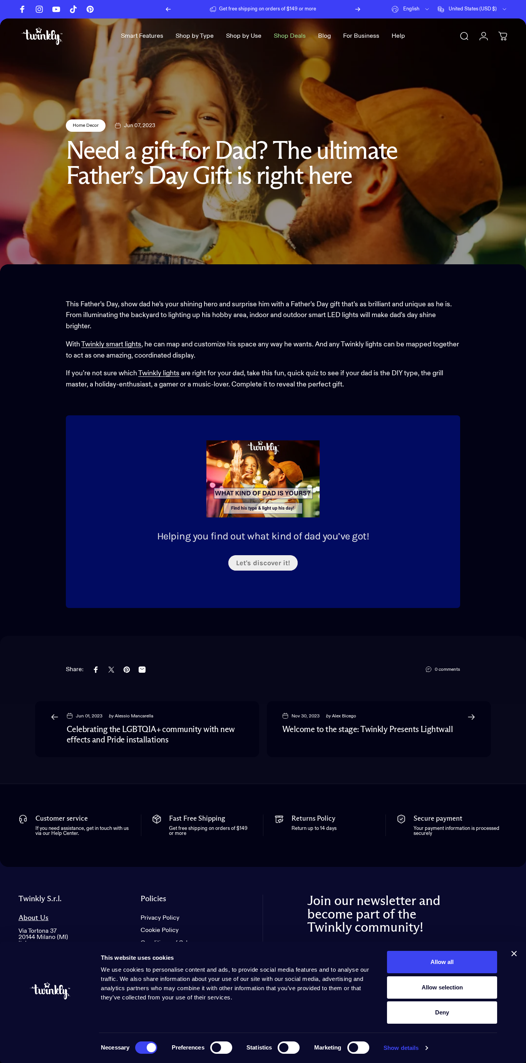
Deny (442, 1012)
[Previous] (168, 9)
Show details (401, 1048)
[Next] (357, 9)
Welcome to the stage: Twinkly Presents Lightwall (367, 729)
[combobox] (411, 9)
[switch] (221, 1047)
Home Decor (86, 125)
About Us (33, 918)
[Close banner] (514, 953)
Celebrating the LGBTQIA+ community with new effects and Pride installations (151, 734)
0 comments (447, 669)
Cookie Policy (160, 930)
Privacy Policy (160, 918)
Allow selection (442, 987)
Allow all (442, 962)
